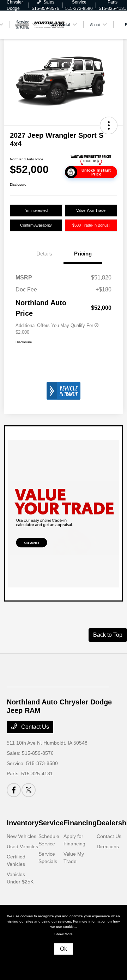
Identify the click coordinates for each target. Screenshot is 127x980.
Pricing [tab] (83, 254)
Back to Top (107, 635)
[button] (108, 125)
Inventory (22, 823)
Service (51, 823)
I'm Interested (36, 210)
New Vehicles (21, 836)
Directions (108, 846)
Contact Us (34, 727)
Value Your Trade (90, 210)
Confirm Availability (36, 225)
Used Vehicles (22, 846)
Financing (80, 823)
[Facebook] (14, 790)
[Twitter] (29, 790)
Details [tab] (44, 254)
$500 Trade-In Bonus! (91, 225)
